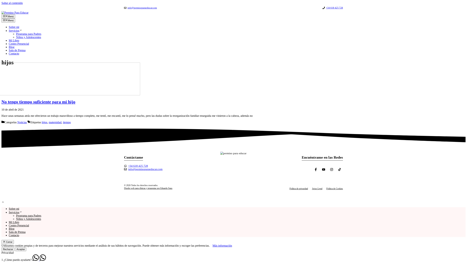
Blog (11, 47)
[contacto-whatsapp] (36, 259)
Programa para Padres (28, 33)
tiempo (67, 122)
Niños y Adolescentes (28, 37)
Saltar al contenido (12, 3)
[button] (2, 202)
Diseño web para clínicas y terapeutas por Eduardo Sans (148, 188)
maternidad (55, 122)
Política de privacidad (299, 188)
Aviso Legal (317, 188)
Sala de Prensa (17, 50)
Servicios (14, 30)
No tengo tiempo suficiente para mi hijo (38, 101)
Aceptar (21, 249)
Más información (222, 245)
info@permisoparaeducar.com (142, 8)
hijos (44, 122)
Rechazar (8, 249)
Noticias (22, 122)
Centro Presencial (19, 43)
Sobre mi (14, 27)
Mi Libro (14, 40)
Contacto (14, 53)
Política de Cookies (334, 188)
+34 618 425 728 (334, 8)
